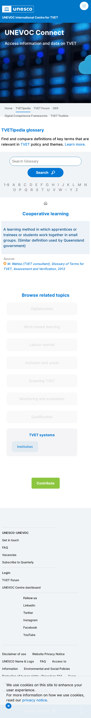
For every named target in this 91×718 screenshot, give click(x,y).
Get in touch (10, 540)
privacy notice (34, 700)
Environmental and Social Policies (47, 668)
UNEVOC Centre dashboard (21, 587)
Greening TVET (42, 381)
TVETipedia (23, 108)
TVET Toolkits (59, 115)
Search (42, 172)
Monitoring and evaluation (41, 398)
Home (8, 108)
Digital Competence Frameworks (26, 115)
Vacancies (9, 555)
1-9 (6, 184)
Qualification (42, 417)
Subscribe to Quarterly (18, 562)
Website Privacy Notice (48, 654)
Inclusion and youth (42, 362)
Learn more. (75, 144)
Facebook (30, 627)
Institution (25, 447)
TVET (25, 144)
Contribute (46, 483)
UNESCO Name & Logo (18, 661)
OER (55, 108)
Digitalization (42, 308)
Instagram (30, 620)
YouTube (29, 635)
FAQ (5, 547)
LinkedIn (29, 605)
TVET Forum (42, 108)
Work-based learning (42, 326)
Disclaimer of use (14, 654)
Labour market (42, 344)
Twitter (28, 612)
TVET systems (42, 435)
